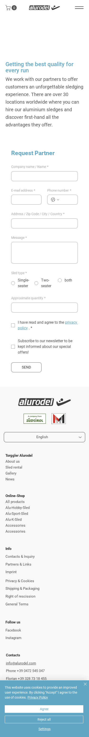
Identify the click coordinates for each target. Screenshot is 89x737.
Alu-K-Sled (13, 519)
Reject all (44, 719)
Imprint (11, 572)
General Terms (16, 604)
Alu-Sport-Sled (16, 513)
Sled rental (13, 467)
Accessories (15, 525)
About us (12, 461)
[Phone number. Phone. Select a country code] (55, 200)
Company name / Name (29, 167)
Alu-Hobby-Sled (17, 508)
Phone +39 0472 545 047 (25, 671)
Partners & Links (18, 564)
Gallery (10, 473)
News (9, 479)
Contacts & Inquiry (20, 556)
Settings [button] (44, 729)
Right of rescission (20, 596)
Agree (44, 709)
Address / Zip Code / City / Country (38, 214)
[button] (11, 7)
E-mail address (23, 190)
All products (15, 502)
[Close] (82, 687)
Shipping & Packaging (22, 588)
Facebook (13, 630)
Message (19, 238)
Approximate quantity (28, 298)
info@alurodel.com (21, 663)
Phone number (59, 190)
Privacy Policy (38, 697)
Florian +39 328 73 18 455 (26, 679)
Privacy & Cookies (19, 581)
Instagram (13, 638)
